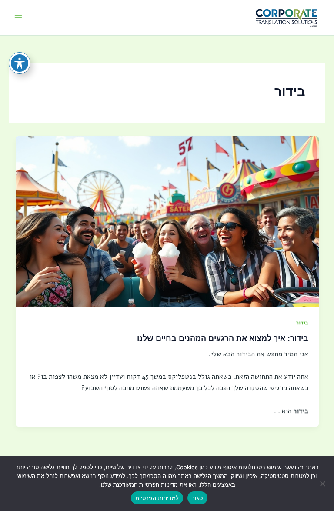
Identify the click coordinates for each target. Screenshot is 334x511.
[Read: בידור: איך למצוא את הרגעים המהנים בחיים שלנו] (167, 220)
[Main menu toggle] (18, 17)
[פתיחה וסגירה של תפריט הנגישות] (19, 63)
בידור (302, 322)
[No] (323, 483)
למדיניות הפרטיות (157, 497)
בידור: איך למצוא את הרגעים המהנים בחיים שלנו (222, 338)
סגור (197, 497)
